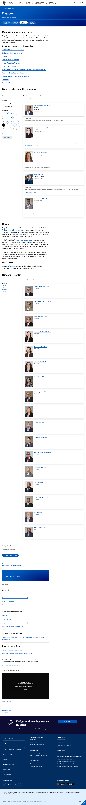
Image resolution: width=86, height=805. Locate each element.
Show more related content (9, 605)
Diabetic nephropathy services (12, 53)
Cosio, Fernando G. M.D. (40, 316)
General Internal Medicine (10, 60)
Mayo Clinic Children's (9, 66)
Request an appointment (10, 555)
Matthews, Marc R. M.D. (40, 437)
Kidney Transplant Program (11, 63)
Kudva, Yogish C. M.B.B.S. (41, 392)
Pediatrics (5, 80)
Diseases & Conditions (9, 8)
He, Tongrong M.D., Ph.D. (40, 347)
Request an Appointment (10, 17)
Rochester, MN (8, 103)
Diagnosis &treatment (15, 23)
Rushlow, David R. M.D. (40, 467)
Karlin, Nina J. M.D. (39, 377)
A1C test (4, 615)
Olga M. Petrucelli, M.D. (40, 152)
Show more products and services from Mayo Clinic (16, 653)
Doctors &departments (24, 23)
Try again (25, 689)
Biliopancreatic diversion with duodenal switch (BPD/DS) (17, 623)
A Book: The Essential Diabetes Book (12, 650)
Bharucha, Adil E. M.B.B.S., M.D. (42, 301)
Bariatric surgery (6, 619)
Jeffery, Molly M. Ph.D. (40, 362)
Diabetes (8, 13)
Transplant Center (8, 83)
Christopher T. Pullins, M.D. (41, 199)
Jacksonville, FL (8, 106)
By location (4, 100)
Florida (3, 287)
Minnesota (4, 289)
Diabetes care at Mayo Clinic (9, 549)
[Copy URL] (35, 686)
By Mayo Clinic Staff (7, 546)
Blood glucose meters (8, 601)
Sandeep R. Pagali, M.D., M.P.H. (42, 105)
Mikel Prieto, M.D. (39, 174)
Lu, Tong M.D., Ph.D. (39, 422)
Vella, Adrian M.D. (38, 512)
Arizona (4, 285)
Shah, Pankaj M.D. (38, 482)
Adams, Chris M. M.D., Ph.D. (41, 286)
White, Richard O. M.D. (40, 527)
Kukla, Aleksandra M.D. (40, 407)
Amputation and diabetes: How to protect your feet (16, 594)
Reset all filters (7, 137)
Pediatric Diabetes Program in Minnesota (15, 76)
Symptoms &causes (7, 23)
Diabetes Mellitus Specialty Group (13, 50)
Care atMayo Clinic (32, 23)
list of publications (12, 266)
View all (4, 291)
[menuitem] (6, 23)
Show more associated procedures (11, 626)
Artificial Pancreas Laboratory (23, 240)
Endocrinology (7, 56)
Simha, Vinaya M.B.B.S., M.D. (41, 497)
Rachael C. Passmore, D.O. (41, 128)
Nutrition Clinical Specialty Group (13, 73)
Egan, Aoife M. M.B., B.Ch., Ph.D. (42, 331)
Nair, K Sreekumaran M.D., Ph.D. (42, 452)
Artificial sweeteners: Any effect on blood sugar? (15, 598)
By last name (5, 110)
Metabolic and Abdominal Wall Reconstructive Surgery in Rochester (24, 70)
